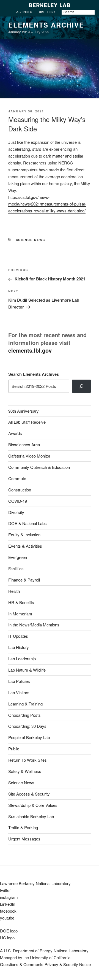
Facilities (16, 568)
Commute (17, 478)
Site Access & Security (29, 794)
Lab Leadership (22, 658)
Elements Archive (46, 24)
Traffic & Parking (23, 827)
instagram (9, 897)
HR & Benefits (21, 602)
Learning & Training (25, 704)
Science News (30, 240)
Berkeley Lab (49, 5)
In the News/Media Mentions (33, 625)
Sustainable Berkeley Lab (31, 816)
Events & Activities (25, 546)
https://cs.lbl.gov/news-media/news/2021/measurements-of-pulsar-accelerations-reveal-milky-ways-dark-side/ (47, 204)
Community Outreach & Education (39, 467)
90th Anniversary (23, 411)
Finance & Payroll (24, 580)
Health (14, 591)
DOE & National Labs (27, 523)
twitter (5, 890)
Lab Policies (19, 681)
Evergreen (17, 557)
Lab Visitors (18, 692)
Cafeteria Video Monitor (29, 456)
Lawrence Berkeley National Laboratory (35, 883)
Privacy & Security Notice (68, 964)
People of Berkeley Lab (29, 737)
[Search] (81, 386)
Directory (46, 12)
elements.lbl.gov (30, 350)
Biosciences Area (24, 444)
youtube (7, 918)
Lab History (18, 647)
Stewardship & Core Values (32, 805)
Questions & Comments (21, 964)
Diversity (16, 512)
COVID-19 (17, 501)
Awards (15, 433)
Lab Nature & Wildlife (27, 670)
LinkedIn (7, 904)
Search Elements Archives (33, 374)
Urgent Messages (24, 839)
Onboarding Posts (24, 715)
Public (13, 748)
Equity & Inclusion (24, 534)
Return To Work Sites (27, 760)
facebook (8, 911)
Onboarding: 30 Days (27, 726)
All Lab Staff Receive (27, 422)
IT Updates (18, 636)
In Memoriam (20, 614)
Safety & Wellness (24, 771)
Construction (19, 490)
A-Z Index (24, 12)
